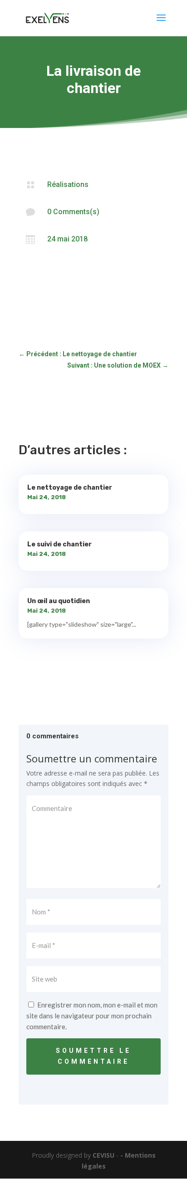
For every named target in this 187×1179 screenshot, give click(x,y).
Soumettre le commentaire (93, 1056)
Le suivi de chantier (59, 544)
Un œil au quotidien (58, 601)
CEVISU (103, 1155)
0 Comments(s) (73, 211)
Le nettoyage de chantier (69, 487)
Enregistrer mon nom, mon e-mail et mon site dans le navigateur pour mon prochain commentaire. (91, 1016)
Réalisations (68, 184)
